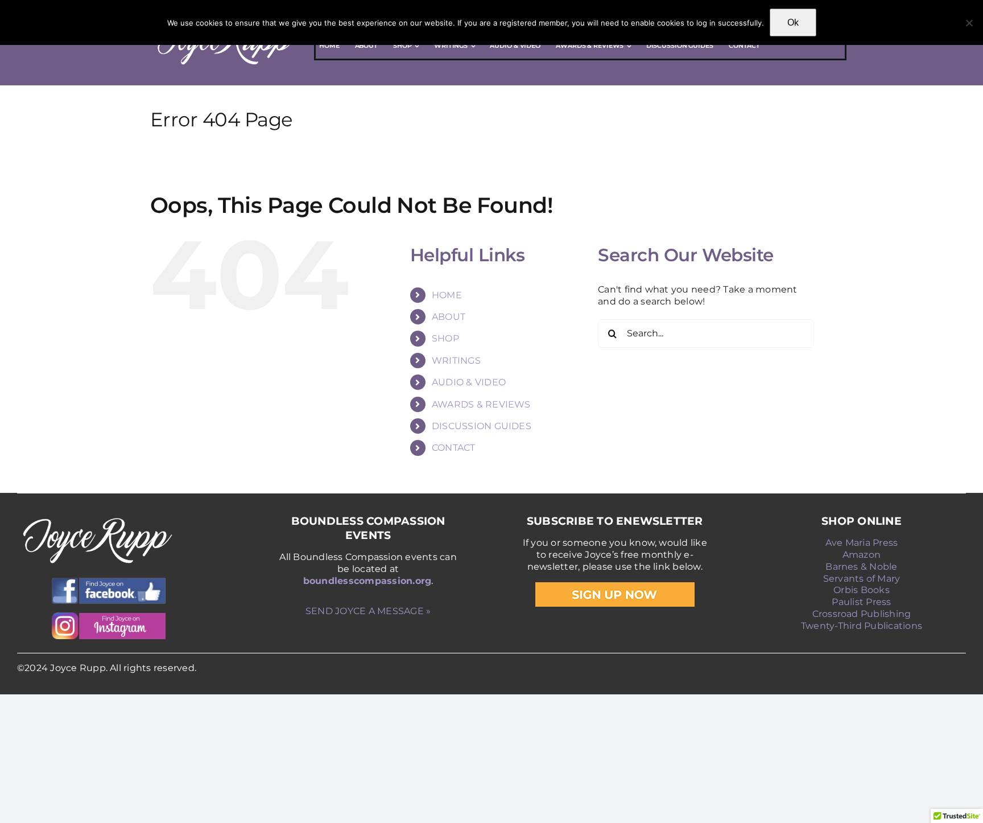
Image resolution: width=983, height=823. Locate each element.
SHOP (445, 338)
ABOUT (448, 316)
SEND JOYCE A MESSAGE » (368, 611)
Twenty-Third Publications (861, 625)
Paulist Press (861, 601)
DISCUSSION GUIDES (481, 426)
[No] (968, 22)
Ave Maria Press (861, 542)
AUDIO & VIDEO (469, 382)
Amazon (861, 554)
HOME (447, 295)
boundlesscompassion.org (367, 580)
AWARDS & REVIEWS (481, 404)
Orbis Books (861, 590)
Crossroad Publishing (861, 613)
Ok (793, 22)
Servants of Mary (862, 578)
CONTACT (454, 447)
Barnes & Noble (861, 566)
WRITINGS (456, 360)
